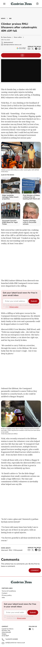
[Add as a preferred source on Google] (21, 48)
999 (10, 18)
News (3, 18)
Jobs (3, 597)
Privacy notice (13, 307)
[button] (4, 3)
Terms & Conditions (9, 591)
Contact (4, 593)
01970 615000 (13, 639)
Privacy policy (7, 595)
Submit (34, 301)
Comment (35, 570)
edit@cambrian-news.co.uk (15, 643)
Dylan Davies (7, 37)
